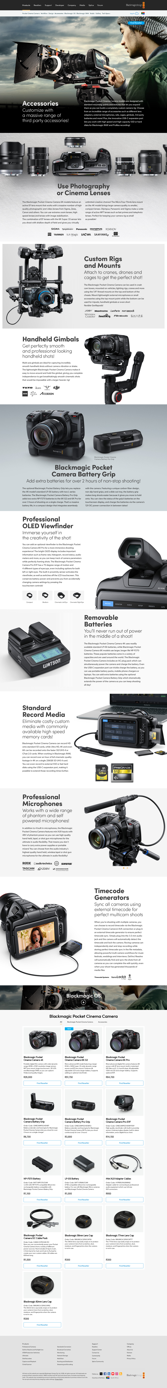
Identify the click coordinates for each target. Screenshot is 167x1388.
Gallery (98, 13)
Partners (129, 1353)
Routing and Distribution (65, 1361)
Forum (100, 5)
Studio (92, 13)
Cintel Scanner (27, 1364)
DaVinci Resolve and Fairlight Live (32, 1350)
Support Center (97, 1350)
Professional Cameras (29, 1347)
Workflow (44, 13)
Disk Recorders (27, 1358)
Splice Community (98, 1361)
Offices (129, 1347)
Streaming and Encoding (65, 1364)
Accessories (59, 13)
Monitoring (60, 1353)
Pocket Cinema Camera (31, 13)
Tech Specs (106, 13)
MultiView (60, 1358)
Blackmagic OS (69, 13)
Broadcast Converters (64, 1350)
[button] (124, 868)
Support (48, 5)
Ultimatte (25, 1355)
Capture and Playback (29, 1361)
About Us (130, 1350)
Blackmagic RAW (83, 13)
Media (82, 5)
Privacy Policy (131, 1358)
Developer (59, 5)
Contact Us (95, 1353)
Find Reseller (136, 22)
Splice (91, 5)
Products (26, 5)
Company (72, 5)
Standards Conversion (64, 1347)
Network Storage (62, 1355)
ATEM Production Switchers (31, 1353)
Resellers (37, 5)
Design (51, 13)
